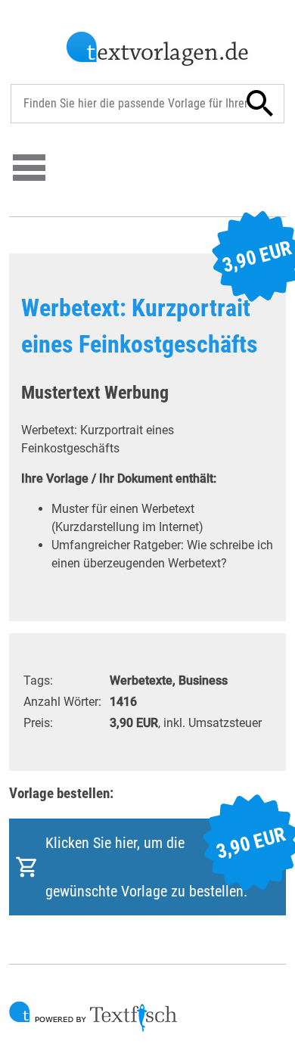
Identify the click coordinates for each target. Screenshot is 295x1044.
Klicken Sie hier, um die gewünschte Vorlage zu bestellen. (165, 861)
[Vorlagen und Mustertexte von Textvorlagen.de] (158, 51)
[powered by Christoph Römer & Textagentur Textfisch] (93, 1016)
